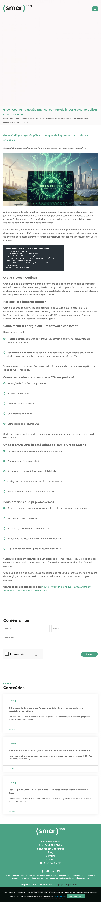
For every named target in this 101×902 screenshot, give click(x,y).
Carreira (50, 855)
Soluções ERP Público (51, 845)
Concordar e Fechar (76, 896)
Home (5, 118)
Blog (12, 118)
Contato (50, 859)
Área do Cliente (51, 863)
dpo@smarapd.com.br (67, 884)
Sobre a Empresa (50, 841)
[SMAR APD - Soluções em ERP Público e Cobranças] (17, 11)
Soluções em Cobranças (50, 848)
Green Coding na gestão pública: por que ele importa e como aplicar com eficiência (55, 118)
